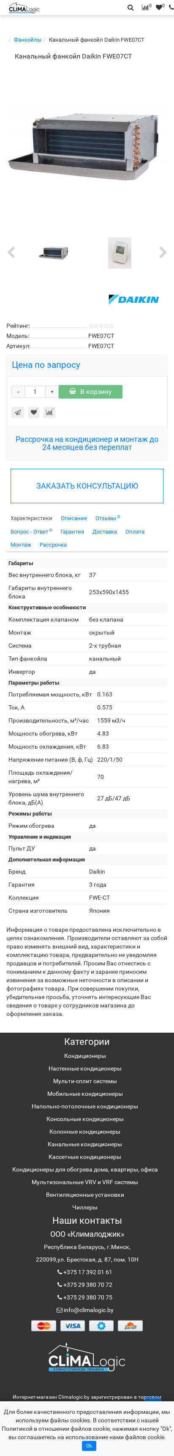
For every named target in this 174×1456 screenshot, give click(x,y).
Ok (89, 1446)
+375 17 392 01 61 (87, 1272)
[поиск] (169, 7)
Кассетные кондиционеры (85, 1156)
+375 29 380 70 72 (87, 1284)
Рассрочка (53, 545)
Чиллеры (85, 1207)
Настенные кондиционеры (85, 1068)
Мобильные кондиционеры (85, 1093)
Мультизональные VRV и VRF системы (85, 1182)
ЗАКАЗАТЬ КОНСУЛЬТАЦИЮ (87, 485)
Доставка (104, 532)
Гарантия (72, 532)
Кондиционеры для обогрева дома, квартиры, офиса (85, 1169)
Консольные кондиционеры (85, 1119)
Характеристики (31, 518)
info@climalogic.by (88, 1310)
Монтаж (21, 545)
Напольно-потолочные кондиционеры (85, 1106)
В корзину (96, 392)
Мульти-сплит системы (85, 1081)
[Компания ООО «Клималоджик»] (87, 1356)
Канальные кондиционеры (85, 1144)
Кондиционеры (85, 1055)
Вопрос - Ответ (31, 531)
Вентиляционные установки (85, 1194)
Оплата (134, 532)
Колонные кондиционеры (84, 1131)
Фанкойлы (27, 40)
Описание (74, 518)
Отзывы (107, 517)
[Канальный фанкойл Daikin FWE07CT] (87, 144)
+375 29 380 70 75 (87, 1297)
